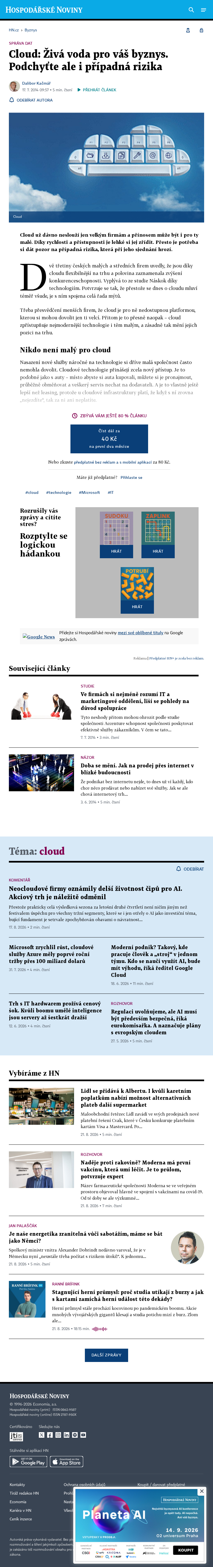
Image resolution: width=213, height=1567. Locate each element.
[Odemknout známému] (201, 30)
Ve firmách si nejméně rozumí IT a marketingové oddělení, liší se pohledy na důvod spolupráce (135, 701)
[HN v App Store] (66, 1461)
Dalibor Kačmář (36, 83)
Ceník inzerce (21, 1519)
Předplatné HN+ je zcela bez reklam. (176, 658)
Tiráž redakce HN (24, 1493)
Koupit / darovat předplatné (161, 1485)
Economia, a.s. (45, 1404)
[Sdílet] (188, 30)
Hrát (116, 551)
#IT (111, 492)
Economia (18, 1502)
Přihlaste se (131, 477)
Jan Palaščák (23, 1225)
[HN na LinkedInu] (66, 1435)
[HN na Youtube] (83, 1435)
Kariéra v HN (20, 1511)
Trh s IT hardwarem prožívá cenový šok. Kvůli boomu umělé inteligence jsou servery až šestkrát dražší (55, 1011)
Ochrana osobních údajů (84, 1485)
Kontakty (17, 1485)
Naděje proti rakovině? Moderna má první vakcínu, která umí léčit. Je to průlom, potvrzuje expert (136, 1170)
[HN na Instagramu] (58, 1435)
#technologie (58, 492)
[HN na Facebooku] (50, 1435)
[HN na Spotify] (75, 1435)
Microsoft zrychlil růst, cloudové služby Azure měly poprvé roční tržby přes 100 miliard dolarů (51, 954)
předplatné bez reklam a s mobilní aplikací (113, 462)
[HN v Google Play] (28, 1461)
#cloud (32, 492)
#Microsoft (89, 492)
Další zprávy (106, 1355)
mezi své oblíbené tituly (140, 632)
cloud (52, 851)
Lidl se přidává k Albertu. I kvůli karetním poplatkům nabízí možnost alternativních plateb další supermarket (136, 1098)
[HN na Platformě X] (41, 1435)
